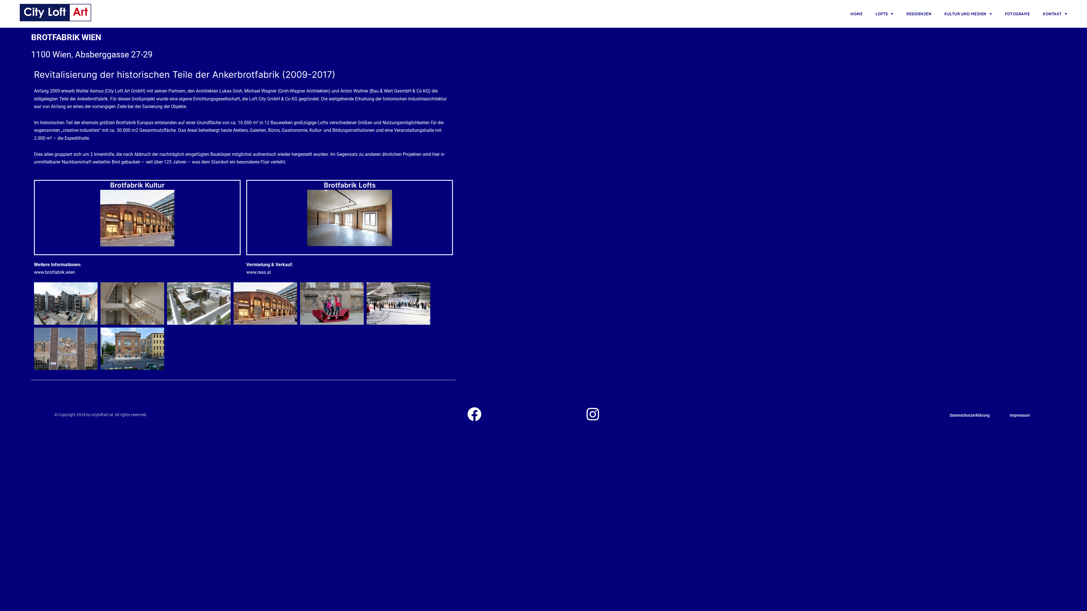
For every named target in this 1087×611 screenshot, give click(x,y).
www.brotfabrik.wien (54, 272)
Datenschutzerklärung (970, 415)
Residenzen (918, 13)
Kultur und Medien (965, 13)
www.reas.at (258, 272)
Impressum (1020, 415)
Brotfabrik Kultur (137, 185)
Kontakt (1052, 13)
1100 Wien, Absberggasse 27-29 (92, 54)
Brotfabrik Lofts (350, 185)
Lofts (882, 13)
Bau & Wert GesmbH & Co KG (400, 91)
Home (856, 13)
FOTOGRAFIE (1017, 13)
